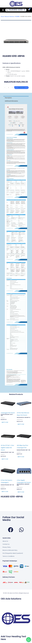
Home (2, 16)
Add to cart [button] (5, 422)
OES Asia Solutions (11, 598)
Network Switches (9, 16)
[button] (3, 10)
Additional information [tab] (11, 101)
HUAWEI (17, 16)
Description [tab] (8, 97)
